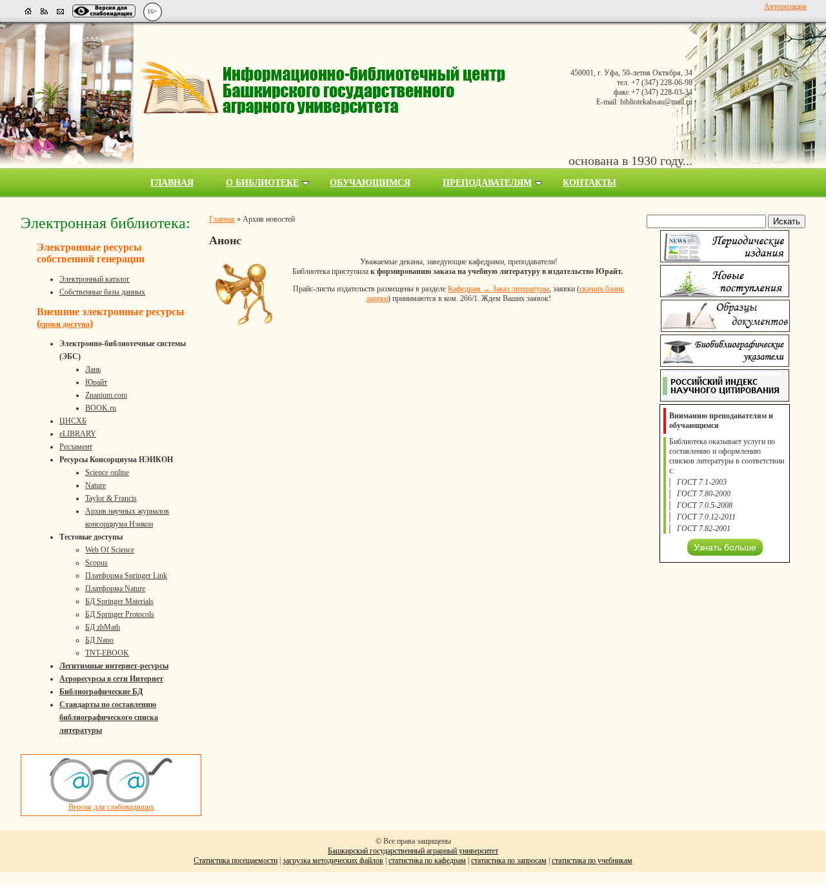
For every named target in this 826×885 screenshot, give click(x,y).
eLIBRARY (77, 433)
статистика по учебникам (592, 860)
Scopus (96, 562)
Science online (107, 472)
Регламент (75, 446)
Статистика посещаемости (235, 860)
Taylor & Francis (111, 498)
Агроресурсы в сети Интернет (111, 678)
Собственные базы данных (102, 292)
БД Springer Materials (119, 601)
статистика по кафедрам (427, 860)
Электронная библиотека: (105, 223)
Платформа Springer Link (126, 575)
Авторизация (785, 6)
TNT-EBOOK (107, 652)
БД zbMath (102, 627)
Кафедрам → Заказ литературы (498, 288)
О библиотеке (262, 183)
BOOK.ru (100, 408)
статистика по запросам (509, 860)
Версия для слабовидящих (111, 807)
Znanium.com (106, 395)
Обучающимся (370, 183)
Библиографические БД (101, 691)
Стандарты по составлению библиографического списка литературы (108, 717)
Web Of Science (109, 549)
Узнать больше (725, 547)
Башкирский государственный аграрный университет (413, 850)
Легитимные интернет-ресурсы (113, 665)
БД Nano (99, 640)
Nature (95, 485)
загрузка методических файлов (333, 860)
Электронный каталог (94, 279)
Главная (172, 183)
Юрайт (96, 382)
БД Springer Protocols (119, 614)
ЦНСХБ (72, 420)
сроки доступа (65, 324)
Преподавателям (487, 183)
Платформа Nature (115, 588)
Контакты (589, 183)
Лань (93, 369)
